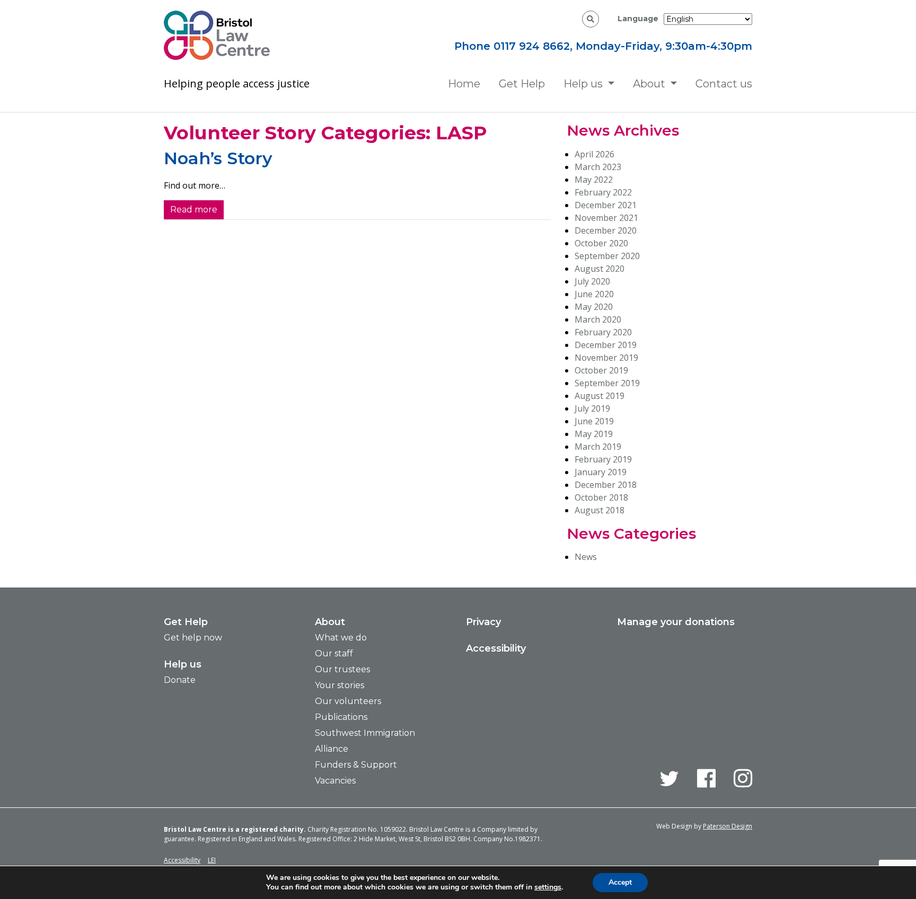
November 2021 (606, 218)
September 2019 (607, 383)
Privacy (483, 622)
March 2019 (598, 446)
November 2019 (606, 357)
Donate (180, 680)
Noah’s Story (218, 158)
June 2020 (594, 294)
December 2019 (606, 345)
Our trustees (342, 669)
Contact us (723, 83)
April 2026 (594, 154)
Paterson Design (727, 826)
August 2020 (599, 268)
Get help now (193, 638)
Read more (193, 209)
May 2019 (594, 434)
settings (547, 887)
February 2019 (603, 459)
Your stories (339, 685)
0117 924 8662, (535, 46)
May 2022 (594, 179)
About (649, 83)
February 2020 (603, 332)
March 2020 (598, 319)
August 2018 (599, 510)
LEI (212, 860)
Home (464, 83)
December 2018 (606, 485)
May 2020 (594, 307)
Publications (341, 717)
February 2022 (603, 192)
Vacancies (335, 781)
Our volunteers (348, 701)
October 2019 (601, 370)
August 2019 (599, 396)
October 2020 (601, 243)
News (586, 557)
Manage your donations (676, 622)
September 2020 (607, 256)
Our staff (334, 653)
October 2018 (601, 497)
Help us (583, 83)
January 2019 (601, 472)
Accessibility (496, 648)
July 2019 (592, 408)
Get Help (522, 83)
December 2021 (606, 205)
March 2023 (598, 167)
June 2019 (594, 421)
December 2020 (606, 230)
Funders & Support (356, 765)
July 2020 (592, 281)
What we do (341, 638)
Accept (620, 882)
